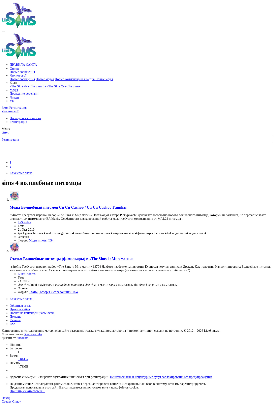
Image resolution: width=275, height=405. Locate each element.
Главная (15, 320)
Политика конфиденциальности (32, 313)
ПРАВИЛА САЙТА (23, 64)
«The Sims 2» (55, 86)
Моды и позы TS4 (41, 240)
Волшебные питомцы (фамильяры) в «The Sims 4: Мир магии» (72, 259)
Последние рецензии (24, 93)
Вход (5, 132)
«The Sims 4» (18, 86)
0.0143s (23, 359)
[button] (13, 82)
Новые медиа (45, 79)
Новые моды (104, 79)
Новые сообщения (22, 72)
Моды (14, 90)
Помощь (15, 316)
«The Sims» (73, 86)
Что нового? (18, 75)
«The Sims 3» (37, 86)
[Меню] (3, 31)
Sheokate (22, 338)
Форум (14, 68)
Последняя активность (25, 118)
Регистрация (18, 121)
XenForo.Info (33, 334)
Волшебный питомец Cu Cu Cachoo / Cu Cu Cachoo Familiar (68, 207)
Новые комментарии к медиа (75, 79)
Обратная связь (20, 305)
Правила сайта (20, 309)
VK (12, 101)
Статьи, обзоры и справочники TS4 (53, 292)
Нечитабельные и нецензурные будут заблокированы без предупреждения (161, 377)
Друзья (14, 97)
